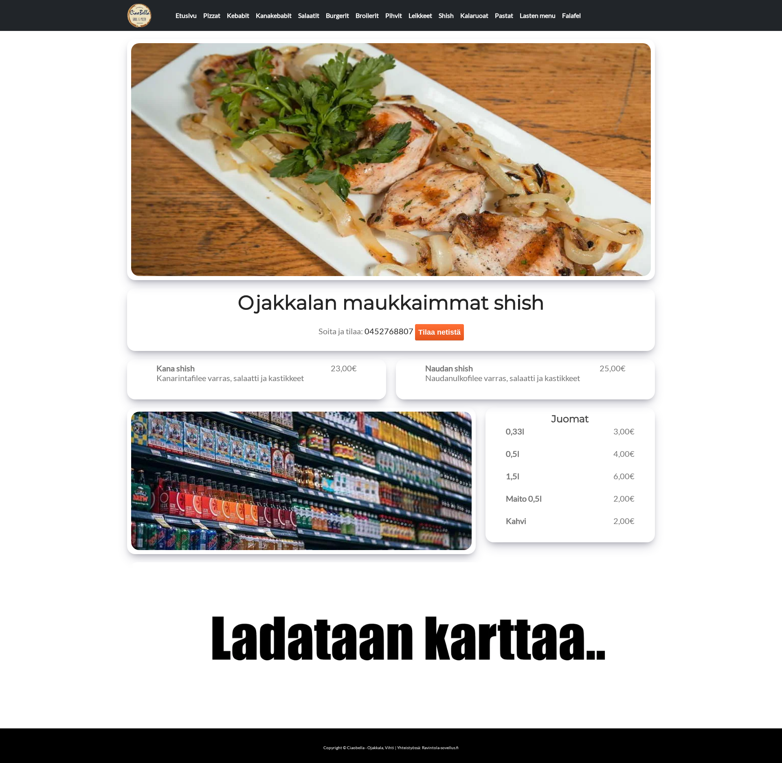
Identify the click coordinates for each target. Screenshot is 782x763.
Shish (446, 15)
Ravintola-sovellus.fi (440, 747)
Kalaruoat (474, 15)
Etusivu (186, 15)
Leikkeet (420, 15)
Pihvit (393, 15)
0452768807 (389, 331)
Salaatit (308, 15)
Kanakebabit (274, 15)
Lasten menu (538, 15)
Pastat (504, 15)
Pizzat (211, 15)
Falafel (571, 15)
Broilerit (367, 15)
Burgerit (337, 15)
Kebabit (238, 15)
